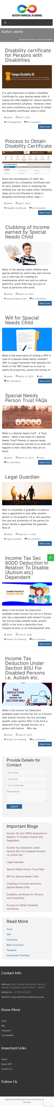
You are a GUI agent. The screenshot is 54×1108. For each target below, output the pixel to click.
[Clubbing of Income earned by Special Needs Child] (27, 243)
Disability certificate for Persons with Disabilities (28, 55)
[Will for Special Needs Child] (27, 329)
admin (9, 117)
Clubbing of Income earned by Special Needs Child (27, 232)
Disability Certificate (16, 208)
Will (41, 376)
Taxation (11, 950)
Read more (45, 126)
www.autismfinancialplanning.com (27, 997)
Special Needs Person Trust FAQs (26, 398)
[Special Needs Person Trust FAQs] (27, 407)
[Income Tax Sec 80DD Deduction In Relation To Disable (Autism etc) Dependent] (27, 584)
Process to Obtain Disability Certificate (28, 143)
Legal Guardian (22, 477)
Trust (41, 457)
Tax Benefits (7, 1035)
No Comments (34, 122)
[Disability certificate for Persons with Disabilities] (27, 66)
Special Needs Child (16, 298)
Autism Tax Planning (16, 639)
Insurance (12, 939)
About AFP (6, 1064)
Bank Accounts (15, 944)
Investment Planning (18, 955)
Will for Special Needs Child (22, 320)
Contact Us (6, 1069)
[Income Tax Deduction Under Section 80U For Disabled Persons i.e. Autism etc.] (27, 684)
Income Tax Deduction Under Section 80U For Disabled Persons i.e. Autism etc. (25, 667)
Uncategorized (13, 122)
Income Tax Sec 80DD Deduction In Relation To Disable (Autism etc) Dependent (27, 567)
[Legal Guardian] (27, 483)
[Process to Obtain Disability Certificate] (27, 152)
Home (32, 39)
